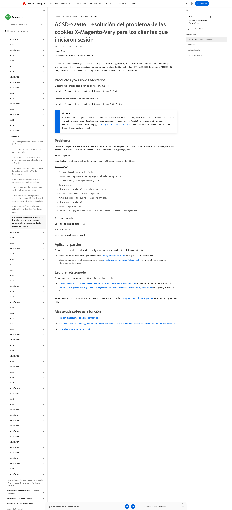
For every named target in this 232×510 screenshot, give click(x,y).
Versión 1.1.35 (15, 131)
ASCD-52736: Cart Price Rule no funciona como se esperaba (27, 150)
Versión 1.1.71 (14, 415)
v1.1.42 (12, 259)
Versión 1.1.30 (15, 104)
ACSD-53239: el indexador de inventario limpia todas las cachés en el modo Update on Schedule (28, 160)
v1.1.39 (12, 243)
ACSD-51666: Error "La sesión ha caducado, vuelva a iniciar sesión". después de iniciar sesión (27, 209)
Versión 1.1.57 (14, 340)
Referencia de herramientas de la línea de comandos (23, 492)
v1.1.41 (12, 254)
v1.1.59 (12, 351)
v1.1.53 (12, 318)
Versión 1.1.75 (14, 437)
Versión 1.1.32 (15, 115)
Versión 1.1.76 (14, 442)
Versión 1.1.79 (14, 458)
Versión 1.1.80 (15, 463)
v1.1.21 (12, 55)
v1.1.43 (12, 265)
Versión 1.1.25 (15, 77)
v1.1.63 (12, 372)
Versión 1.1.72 (14, 420)
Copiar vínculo (206, 29)
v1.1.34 (12, 125)
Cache (63, 51)
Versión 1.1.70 (14, 410)
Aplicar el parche (194, 50)
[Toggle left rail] (44, 10)
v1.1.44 (12, 270)
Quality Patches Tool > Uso (113, 255)
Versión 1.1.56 (15, 334)
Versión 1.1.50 (15, 302)
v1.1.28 (12, 93)
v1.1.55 (12, 329)
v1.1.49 (12, 297)
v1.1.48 (12, 291)
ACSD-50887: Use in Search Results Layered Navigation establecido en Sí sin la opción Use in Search (28, 171)
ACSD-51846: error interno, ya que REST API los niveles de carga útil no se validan (28, 180)
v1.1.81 (12, 469)
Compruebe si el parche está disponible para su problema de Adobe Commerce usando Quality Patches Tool (106, 287)
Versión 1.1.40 (15, 248)
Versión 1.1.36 (14, 136)
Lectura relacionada (195, 55)
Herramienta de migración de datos (20, 504)
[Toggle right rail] (187, 10)
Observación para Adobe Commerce (20, 498)
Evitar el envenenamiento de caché (74, 329)
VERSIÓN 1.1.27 (14, 88)
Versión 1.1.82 (15, 474)
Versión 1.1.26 (15, 82)
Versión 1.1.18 (14, 39)
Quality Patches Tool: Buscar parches (137, 298)
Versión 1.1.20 (15, 50)
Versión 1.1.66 (15, 388)
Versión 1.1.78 (14, 453)
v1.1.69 (12, 404)
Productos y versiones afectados (200, 39)
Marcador (194, 29)
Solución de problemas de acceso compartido (78, 317)
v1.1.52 (12, 313)
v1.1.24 (12, 72)
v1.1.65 (12, 383)
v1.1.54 (12, 324)
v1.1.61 (12, 361)
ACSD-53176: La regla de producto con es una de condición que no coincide (27, 188)
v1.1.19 (12, 45)
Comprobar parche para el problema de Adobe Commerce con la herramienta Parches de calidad (25, 483)
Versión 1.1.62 (15, 367)
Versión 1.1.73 (14, 426)
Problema (191, 44)
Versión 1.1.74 (14, 431)
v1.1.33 (12, 120)
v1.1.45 (12, 275)
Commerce (77, 16)
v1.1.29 (12, 98)
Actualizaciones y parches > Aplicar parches (122, 259)
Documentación (62, 16)
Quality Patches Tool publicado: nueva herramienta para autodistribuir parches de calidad (98, 283)
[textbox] (24, 24)
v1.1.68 (12, 399)
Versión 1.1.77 (14, 447)
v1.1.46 (12, 281)
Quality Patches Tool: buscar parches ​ (116, 124)
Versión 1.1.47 (14, 286)
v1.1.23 (12, 66)
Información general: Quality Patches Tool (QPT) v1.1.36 (27, 142)
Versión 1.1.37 (14, 232)
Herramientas (91, 16)
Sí (192, 23)
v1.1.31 (12, 109)
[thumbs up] (127, 506)
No (198, 23)
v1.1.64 (12, 377)
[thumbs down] (133, 506)
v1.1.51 (12, 308)
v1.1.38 (12, 238)
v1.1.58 (12, 345)
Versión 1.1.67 (14, 394)
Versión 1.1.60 (15, 356)
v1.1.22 (12, 61)
